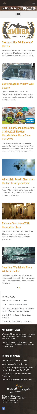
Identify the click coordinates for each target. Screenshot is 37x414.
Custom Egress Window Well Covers (14, 304)
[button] (33, 3)
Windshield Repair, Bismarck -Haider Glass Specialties (18, 181)
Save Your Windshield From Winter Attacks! (17, 269)
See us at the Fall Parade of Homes (14, 300)
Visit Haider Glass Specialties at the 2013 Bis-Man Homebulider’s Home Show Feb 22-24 (18, 133)
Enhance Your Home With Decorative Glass (15, 225)
